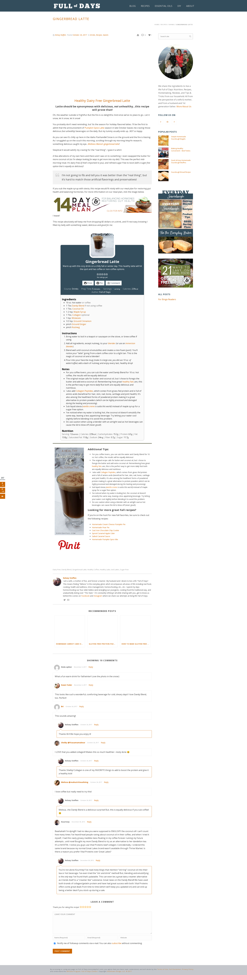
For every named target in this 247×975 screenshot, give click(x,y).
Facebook (85, 596)
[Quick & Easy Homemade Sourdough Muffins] (163, 164)
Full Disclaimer (175, 969)
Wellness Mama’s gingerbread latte (103, 144)
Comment (115, 283)
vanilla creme (89, 406)
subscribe (116, 943)
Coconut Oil (77, 308)
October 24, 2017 (80, 35)
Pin (101, 283)
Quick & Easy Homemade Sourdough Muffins (181, 161)
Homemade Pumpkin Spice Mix (105, 539)
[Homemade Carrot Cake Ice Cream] (70, 628)
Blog (132, 5)
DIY (179, 5)
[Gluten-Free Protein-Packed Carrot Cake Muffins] (103, 628)
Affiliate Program (74, 971)
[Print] (138, 34)
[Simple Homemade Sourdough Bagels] (163, 140)
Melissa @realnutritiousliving (74, 782)
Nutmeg (76, 327)
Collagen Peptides (84, 391)
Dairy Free (57, 569)
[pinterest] (174, 121)
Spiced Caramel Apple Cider (103, 533)
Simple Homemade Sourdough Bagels (178, 137)
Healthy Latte (105, 569)
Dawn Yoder (66, 685)
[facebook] (160, 121)
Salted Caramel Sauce (101, 536)
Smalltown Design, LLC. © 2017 (119, 971)
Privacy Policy (187, 969)
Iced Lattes (115, 569)
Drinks (172, 24)
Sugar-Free (124, 569)
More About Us (184, 106)
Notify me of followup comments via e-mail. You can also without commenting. (99, 943)
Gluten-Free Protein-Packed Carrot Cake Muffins (103, 644)
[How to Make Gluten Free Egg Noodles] (135, 628)
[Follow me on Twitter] (65, 600)
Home (157, 24)
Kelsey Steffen (60, 35)
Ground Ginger (79, 324)
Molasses (76, 318)
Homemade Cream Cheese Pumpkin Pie (109, 524)
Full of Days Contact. (90, 971)
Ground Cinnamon (82, 321)
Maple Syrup (80, 311)
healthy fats (128, 381)
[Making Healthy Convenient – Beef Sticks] (163, 152)
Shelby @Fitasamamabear (73, 742)
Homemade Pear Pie (100, 527)
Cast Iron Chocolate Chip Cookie (105, 530)
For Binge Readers (167, 299)
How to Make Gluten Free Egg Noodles (136, 644)
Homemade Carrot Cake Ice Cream (70, 644)
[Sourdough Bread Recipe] (163, 176)
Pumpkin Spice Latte (94, 127)
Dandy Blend (78, 305)
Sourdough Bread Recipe (181, 172)
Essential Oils (163, 5)
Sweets (105, 35)
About (190, 5)
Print (89, 283)
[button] (98, 274)
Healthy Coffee (93, 569)
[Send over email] (2, 496)
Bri (62, 706)
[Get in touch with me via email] (68, 600)
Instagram (98, 596)
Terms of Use (162, 969)
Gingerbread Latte (79, 569)
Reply (91, 667)
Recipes (145, 5)
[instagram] (167, 121)
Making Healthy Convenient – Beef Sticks (180, 149)
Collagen (76, 315)
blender (111, 343)
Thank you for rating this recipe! (66, 907)
